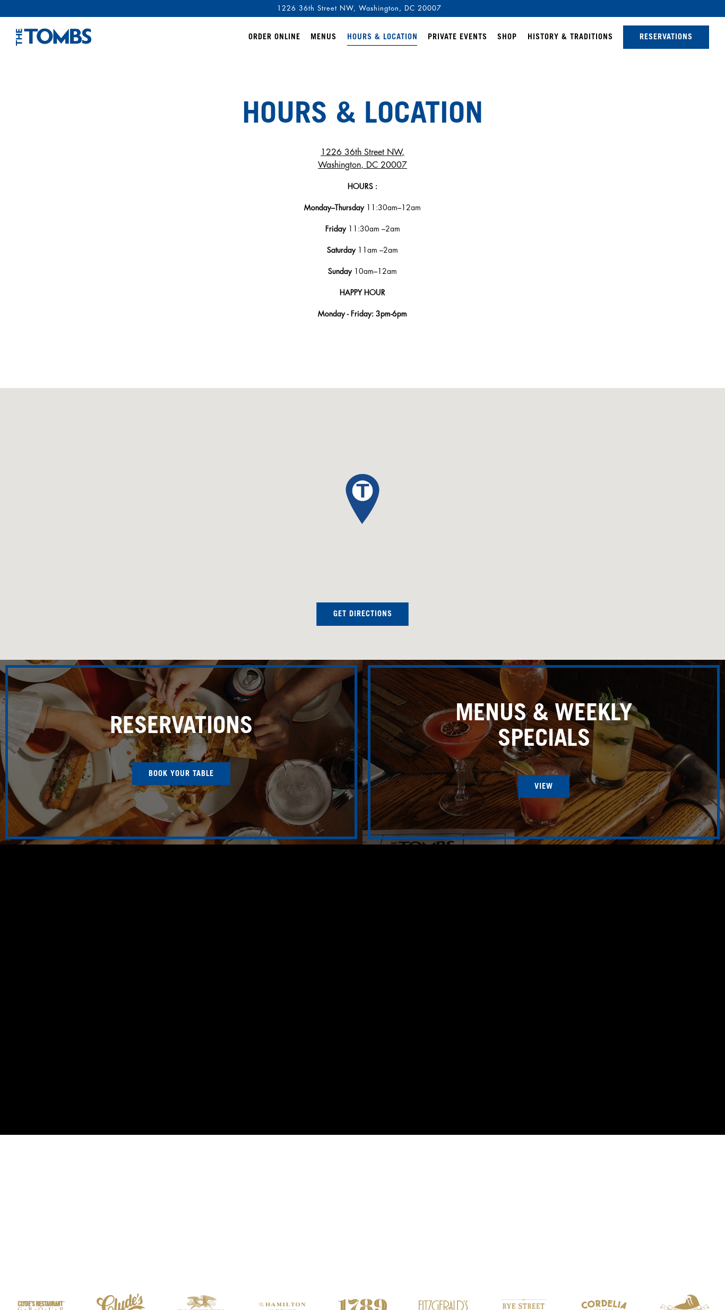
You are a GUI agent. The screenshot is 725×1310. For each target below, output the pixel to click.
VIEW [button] (543, 787)
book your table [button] (181, 774)
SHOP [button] (507, 37)
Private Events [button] (457, 37)
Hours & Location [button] (382, 37)
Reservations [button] (666, 37)
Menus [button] (323, 37)
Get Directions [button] (362, 614)
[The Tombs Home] (53, 36)
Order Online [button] (274, 37)
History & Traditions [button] (570, 37)
